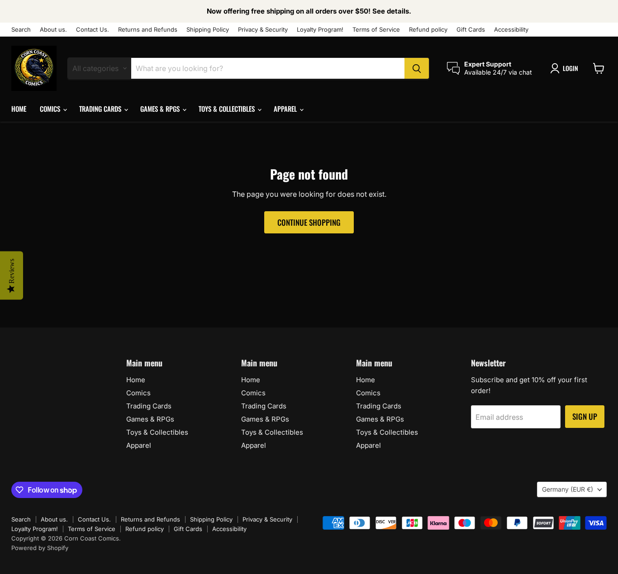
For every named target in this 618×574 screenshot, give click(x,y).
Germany (567, 489)
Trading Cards (101, 109)
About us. (53, 29)
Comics (51, 109)
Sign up (584, 416)
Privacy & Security (263, 29)
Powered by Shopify (39, 547)
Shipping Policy (207, 29)
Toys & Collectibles (228, 109)
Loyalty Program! (320, 29)
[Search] (416, 68)
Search (21, 29)
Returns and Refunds (147, 29)
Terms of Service (376, 29)
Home (18, 109)
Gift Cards (470, 29)
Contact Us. (92, 29)
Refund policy (428, 29)
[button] (566, 68)
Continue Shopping (309, 222)
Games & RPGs (160, 109)
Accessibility (511, 29)
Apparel (286, 109)
